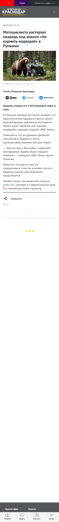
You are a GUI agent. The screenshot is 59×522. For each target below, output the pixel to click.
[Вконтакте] (46, 98)
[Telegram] (28, 98)
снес (12, 184)
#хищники (16, 198)
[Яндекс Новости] (11, 98)
